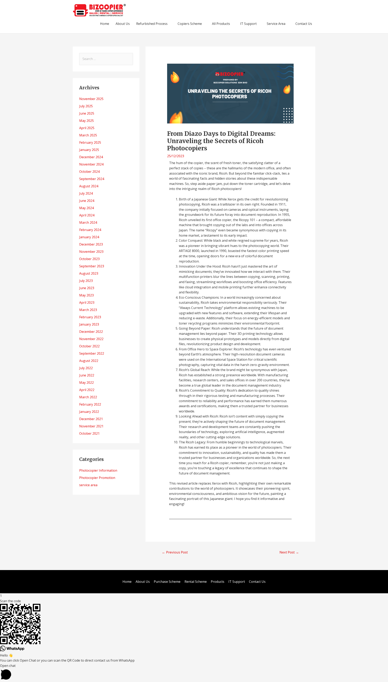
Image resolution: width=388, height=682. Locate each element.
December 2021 (91, 419)
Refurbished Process (152, 23)
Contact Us (303, 23)
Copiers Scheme (190, 23)
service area (88, 485)
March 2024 (88, 222)
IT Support (248, 23)
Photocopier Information (98, 470)
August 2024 (88, 186)
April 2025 (86, 128)
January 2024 (89, 237)
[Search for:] (106, 59)
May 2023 (86, 295)
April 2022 (86, 390)
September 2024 (91, 179)
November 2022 (91, 339)
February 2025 (90, 142)
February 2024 (90, 230)
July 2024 (86, 193)
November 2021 (91, 426)
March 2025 (88, 135)
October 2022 (89, 346)
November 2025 (91, 99)
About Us (123, 23)
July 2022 (86, 368)
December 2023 (91, 244)
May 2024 (86, 208)
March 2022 (88, 397)
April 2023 (86, 302)
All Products (221, 23)
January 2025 (89, 150)
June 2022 (86, 375)
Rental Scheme (196, 581)
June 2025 (86, 113)
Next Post (289, 552)
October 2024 (89, 171)
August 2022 (88, 360)
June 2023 (86, 288)
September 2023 (91, 266)
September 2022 (91, 353)
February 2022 (90, 404)
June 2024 (86, 200)
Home (104, 23)
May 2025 (86, 120)
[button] (194, 672)
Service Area (276, 23)
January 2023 (89, 324)
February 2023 (90, 317)
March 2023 (88, 310)
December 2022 (91, 331)
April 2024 (86, 215)
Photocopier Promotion (97, 477)
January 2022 (89, 411)
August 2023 (88, 273)
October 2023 (89, 259)
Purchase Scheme (167, 581)
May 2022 (86, 382)
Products (217, 581)
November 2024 (91, 164)
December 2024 (91, 157)
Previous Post (175, 552)
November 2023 (91, 251)
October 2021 (89, 433)
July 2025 (86, 106)
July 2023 (86, 280)
